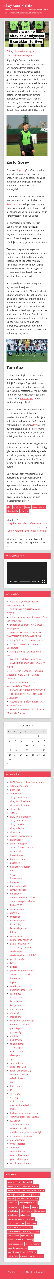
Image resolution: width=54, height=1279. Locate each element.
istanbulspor (16, 986)
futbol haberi (13, 1211)
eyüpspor (15, 916)
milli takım (15, 1016)
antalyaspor (18, 507)
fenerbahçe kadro (15, 1207)
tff (11, 1089)
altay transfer (17, 824)
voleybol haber (18, 1151)
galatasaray (16, 936)
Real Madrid (16, 1039)
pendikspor (16, 1028)
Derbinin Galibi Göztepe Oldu (25, 659)
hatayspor (15, 978)
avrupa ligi (15, 851)
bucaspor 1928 (18, 885)
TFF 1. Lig (32, 1252)
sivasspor (15, 1055)
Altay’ (34, 424)
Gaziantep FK (17, 951)
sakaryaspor (16, 1047)
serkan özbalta (14, 1231)
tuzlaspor (15, 1120)
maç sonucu (16, 1009)
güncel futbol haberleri (22, 970)
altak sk (11, 1182)
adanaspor (15, 789)
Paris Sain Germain (20, 1024)
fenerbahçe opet (18, 928)
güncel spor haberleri (21, 974)
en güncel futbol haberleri (27, 1198)
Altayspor (22, 1194)
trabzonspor (16, 1101)
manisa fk (15, 1012)
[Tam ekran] (43, 581)
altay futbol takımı (30, 1186)
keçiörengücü (17, 1001)
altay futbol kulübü (20, 805)
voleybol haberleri (19, 1155)
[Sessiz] (39, 581)
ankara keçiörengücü (21, 835)
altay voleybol (17, 828)
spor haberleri (17, 1062)
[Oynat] (10, 581)
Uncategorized (17, 1143)
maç (23, 1223)
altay (9, 507)
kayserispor (16, 997)
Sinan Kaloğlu (14, 204)
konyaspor (15, 1005)
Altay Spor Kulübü (18, 6)
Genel (26, 542)
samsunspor (16, 1051)
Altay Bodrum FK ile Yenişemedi (26, 640)
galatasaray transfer (20, 947)
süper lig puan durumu (17, 1252)
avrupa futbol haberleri (22, 847)
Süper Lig (21, 170)
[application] (27, 573)
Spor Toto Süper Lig (20, 1070)
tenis (12, 1082)
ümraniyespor (17, 1139)
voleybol (14, 1147)
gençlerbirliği (17, 959)
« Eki (9, 763)
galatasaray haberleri (16, 1219)
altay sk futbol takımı (21, 816)
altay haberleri (17, 809)
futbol (27, 507)
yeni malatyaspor (19, 1159)
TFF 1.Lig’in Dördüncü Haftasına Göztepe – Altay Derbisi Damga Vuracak (25, 674)
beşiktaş (14, 870)
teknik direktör (17, 1078)
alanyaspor (16, 793)
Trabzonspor (13, 1256)
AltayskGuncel (35, 539)
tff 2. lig (14, 1097)
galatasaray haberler (21, 939)
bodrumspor (17, 878)
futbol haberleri (38, 507)
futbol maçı (40, 1211)
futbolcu (34, 1207)
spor (12, 1059)
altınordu (15, 832)
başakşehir (15, 862)
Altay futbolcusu (14, 1186)
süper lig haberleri (19, 1074)
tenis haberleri (17, 1086)
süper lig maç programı (17, 1248)
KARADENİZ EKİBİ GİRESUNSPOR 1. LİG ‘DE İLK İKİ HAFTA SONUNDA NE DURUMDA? (26, 694)
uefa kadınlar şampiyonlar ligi (25, 1132)
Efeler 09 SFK (16, 905)
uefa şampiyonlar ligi (21, 1136)
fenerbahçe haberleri (28, 1202)
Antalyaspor (26, 398)
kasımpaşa (15, 993)
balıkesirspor (17, 855)
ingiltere (14, 982)
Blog (21, 542)
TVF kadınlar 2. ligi (19, 1124)
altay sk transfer (18, 820)
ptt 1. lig (14, 1036)
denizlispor (16, 893)
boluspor (15, 882)
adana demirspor (19, 785)
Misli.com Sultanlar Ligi (22, 1020)
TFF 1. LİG (15, 1093)
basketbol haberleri (20, 866)
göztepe (14, 966)
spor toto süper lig (15, 1239)
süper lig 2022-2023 (15, 1244)
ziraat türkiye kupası (20, 1163)
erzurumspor (17, 909)
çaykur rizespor (18, 889)
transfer (23, 1256)
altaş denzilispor (18, 797)
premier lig (15, 1032)
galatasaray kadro (19, 943)
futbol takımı (13, 1215)
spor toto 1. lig (27, 1235)
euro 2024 (15, 912)
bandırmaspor (17, 859)
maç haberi (31, 1223)
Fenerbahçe (12, 1202)
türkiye (13, 1109)
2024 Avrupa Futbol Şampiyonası (27, 782)
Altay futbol (27, 1182)
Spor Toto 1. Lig (18, 1066)
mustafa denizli (26, 1227)
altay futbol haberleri (21, 801)
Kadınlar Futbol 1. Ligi (21, 989)
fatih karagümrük (19, 920)
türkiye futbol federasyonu (24, 1113)
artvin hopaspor (18, 843)
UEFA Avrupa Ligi (19, 1128)
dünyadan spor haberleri (23, 901)
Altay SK (13, 542)
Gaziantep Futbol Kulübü (23, 955)
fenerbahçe (16, 924)
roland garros (17, 1043)
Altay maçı (12, 1190)
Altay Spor (12, 1194)
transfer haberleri (19, 1105)
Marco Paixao (13, 1223)
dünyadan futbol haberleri (24, 897)
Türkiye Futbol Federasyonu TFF (26, 1116)
